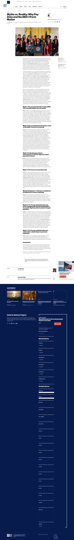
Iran (23, 1)
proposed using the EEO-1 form (28, 177)
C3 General (41, 343)
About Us (40, 6)
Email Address (43, 331)
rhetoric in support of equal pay (39, 235)
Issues (16, 6)
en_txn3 (40, 452)
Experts (21, 6)
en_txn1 (40, 438)
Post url (40, 396)
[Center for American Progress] (8, 4)
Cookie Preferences (56, 538)
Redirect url (41, 390)
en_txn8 (40, 488)
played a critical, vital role (37, 110)
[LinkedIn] (15, 323)
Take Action (34, 6)
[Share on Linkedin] (53, 22)
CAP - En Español (56, 536)
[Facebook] (9, 323)
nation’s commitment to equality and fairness (39, 59)
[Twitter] (7, 323)
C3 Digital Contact (42, 378)
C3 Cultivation (41, 364)
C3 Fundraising (41, 357)
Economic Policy (22, 277)
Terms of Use (55, 534)
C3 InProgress (41, 371)
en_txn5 (40, 466)
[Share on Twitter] (49, 22)
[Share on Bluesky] (55, 22)
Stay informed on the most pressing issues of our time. (51, 319)
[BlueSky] (17, 323)
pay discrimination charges (32, 63)
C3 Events (40, 350)
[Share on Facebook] (51, 22)
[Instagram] (13, 323)
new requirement (35, 72)
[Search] (61, 7)
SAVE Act (26, 1)
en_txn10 (40, 502)
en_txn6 (40, 473)
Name (40, 322)
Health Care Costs (38, 1)
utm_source (41, 402)
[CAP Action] (10, 535)
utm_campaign (41, 416)
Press (30, 6)
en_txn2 (40, 445)
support (29, 60)
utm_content (41, 423)
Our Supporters (55, 537)
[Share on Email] (57, 22)
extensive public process (45, 219)
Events (25, 6)
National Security (31, 1)
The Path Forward (19, 1)
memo (36, 91)
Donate (64, 6)
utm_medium (41, 409)
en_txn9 (40, 495)
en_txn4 (40, 459)
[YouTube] (11, 323)
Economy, (57, 19)
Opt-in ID (40, 524)
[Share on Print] (59, 22)
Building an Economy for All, (52, 19)
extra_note (40, 509)
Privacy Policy (55, 535)
